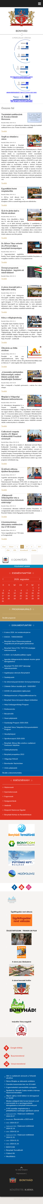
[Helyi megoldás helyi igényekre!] (21, 952)
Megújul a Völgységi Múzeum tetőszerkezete (12, 398)
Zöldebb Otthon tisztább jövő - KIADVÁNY (20, 686)
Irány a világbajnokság (11, 318)
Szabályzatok (9, 677)
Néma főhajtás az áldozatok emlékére (20, 1081)
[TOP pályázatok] (21, 58)
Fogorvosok (8, 796)
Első (4, 547)
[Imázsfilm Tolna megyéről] (21, 1030)
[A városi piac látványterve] (21, 970)
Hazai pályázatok (10, 718)
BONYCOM (10, 1147)
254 (8, 550)
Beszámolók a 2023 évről (19, 1119)
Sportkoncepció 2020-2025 (14, 738)
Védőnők (7, 805)
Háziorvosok (9, 787)
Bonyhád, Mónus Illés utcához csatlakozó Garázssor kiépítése (19, 744)
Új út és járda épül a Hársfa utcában (10, 212)
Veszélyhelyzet (9, 734)
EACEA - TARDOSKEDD (13, 637)
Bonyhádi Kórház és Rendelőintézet (17, 815)
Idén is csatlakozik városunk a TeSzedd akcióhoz (21, 1077)
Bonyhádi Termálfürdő (14, 1150)
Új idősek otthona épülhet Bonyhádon (10, 470)
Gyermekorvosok (10, 792)
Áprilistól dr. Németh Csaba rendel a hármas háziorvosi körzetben (23, 1091)
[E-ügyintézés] (15, 559)
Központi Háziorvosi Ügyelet (14, 810)
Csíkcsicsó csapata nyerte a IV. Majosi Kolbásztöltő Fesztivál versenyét (11, 435)
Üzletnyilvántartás (11, 750)
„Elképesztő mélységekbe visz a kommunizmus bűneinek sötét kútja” (12, 499)
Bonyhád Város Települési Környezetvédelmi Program (21, 728)
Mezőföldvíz (10, 1156)
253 (39, 547)
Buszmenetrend (17, 1056)
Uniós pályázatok (10, 768)
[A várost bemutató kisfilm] (21, 989)
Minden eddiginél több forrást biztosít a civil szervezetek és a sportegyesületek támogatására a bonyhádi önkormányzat (22, 1103)
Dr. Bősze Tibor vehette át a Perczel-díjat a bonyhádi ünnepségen (11, 245)
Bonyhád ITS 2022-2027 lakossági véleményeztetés (17, 667)
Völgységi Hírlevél (11, 759)
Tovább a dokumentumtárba (12, 773)
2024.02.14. (12, 1131)
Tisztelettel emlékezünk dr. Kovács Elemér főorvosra (11, 116)
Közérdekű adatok (22, 566)
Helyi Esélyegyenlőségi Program (16, 704)
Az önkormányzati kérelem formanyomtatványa (22, 682)
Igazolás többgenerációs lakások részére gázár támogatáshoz (22, 660)
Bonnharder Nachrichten (13, 763)
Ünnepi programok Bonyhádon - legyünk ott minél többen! (12, 270)
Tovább (4, 131)
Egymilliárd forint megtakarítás (9, 190)
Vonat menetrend (18, 1064)
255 (14, 550)
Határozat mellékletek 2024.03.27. (20, 1115)
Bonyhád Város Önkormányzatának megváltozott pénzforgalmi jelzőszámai (19, 642)
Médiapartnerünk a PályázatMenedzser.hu (20, 695)
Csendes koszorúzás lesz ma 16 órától (20, 1084)
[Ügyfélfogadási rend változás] (21, 920)
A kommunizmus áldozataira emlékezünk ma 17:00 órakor (12, 524)
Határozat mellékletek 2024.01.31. (20, 1136)
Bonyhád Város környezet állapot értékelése (21, 700)
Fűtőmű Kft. (10, 1153)
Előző (11, 547)
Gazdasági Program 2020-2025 (16, 723)
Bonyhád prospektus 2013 (14, 754)
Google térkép (16, 1048)
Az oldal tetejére (21, 1170)
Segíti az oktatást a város (9, 138)
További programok (9, 618)
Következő (24, 550)
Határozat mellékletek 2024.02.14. (20, 1127)
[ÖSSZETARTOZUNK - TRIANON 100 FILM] (21, 939)
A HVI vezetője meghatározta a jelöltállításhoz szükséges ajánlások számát (22, 1110)
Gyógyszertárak (10, 801)
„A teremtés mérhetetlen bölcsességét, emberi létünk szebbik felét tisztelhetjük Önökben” (12, 375)
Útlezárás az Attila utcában (9, 349)
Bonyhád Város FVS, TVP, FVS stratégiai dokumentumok (19, 649)
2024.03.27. (12, 1123)
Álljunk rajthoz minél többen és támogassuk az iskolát (22, 1097)
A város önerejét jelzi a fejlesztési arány (11, 288)
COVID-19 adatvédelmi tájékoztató (17, 691)
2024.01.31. (12, 1140)
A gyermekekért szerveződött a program (21, 1087)
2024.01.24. (12, 1144)
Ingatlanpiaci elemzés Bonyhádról (17, 673)
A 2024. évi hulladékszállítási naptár (17, 655)
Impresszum (21, 1173)
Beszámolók (8, 714)
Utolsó (34, 550)
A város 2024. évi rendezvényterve (17, 632)
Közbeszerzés (9, 709)
